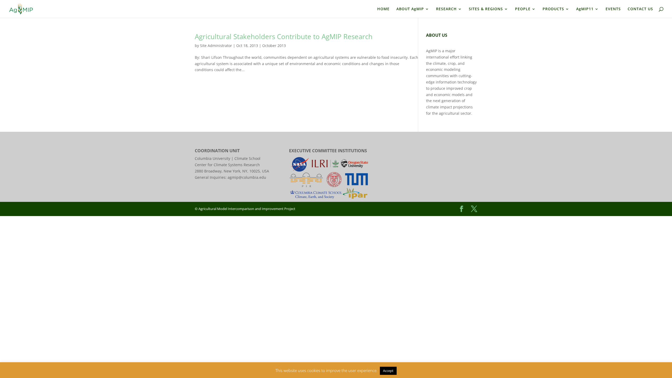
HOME (383, 9)
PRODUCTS (553, 9)
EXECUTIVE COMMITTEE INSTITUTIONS (328, 151)
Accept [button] (388, 370)
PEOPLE (523, 9)
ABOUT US (436, 35)
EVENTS (613, 9)
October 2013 (274, 45)
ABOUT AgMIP (410, 9)
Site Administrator (216, 45)
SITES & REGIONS (486, 9)
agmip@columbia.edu (247, 177)
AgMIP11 (585, 9)
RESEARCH (446, 9)
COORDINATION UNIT (217, 151)
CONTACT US (640, 9)
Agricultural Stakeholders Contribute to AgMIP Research (283, 36)
